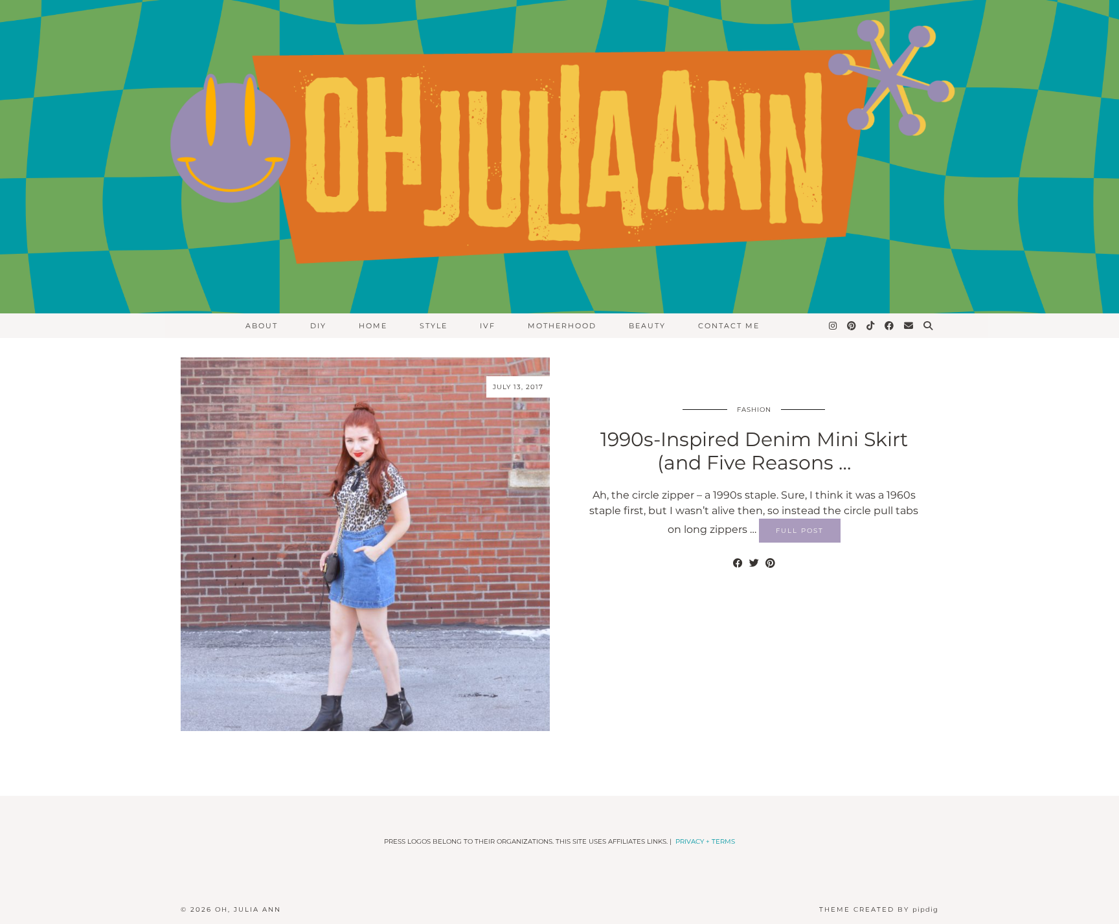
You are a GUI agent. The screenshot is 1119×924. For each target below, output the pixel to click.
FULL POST (800, 530)
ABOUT (261, 325)
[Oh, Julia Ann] (559, 156)
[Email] (909, 325)
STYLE (433, 325)
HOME (373, 325)
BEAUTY (647, 325)
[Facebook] (890, 325)
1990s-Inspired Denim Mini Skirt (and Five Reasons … (754, 451)
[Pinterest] (852, 325)
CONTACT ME (729, 325)
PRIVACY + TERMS (705, 841)
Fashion (754, 409)
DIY (318, 325)
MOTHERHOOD (562, 325)
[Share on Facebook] (738, 563)
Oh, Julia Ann (248, 909)
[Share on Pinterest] (770, 563)
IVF (487, 325)
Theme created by (878, 909)
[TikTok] (871, 325)
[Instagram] (833, 325)
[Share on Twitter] (754, 563)
